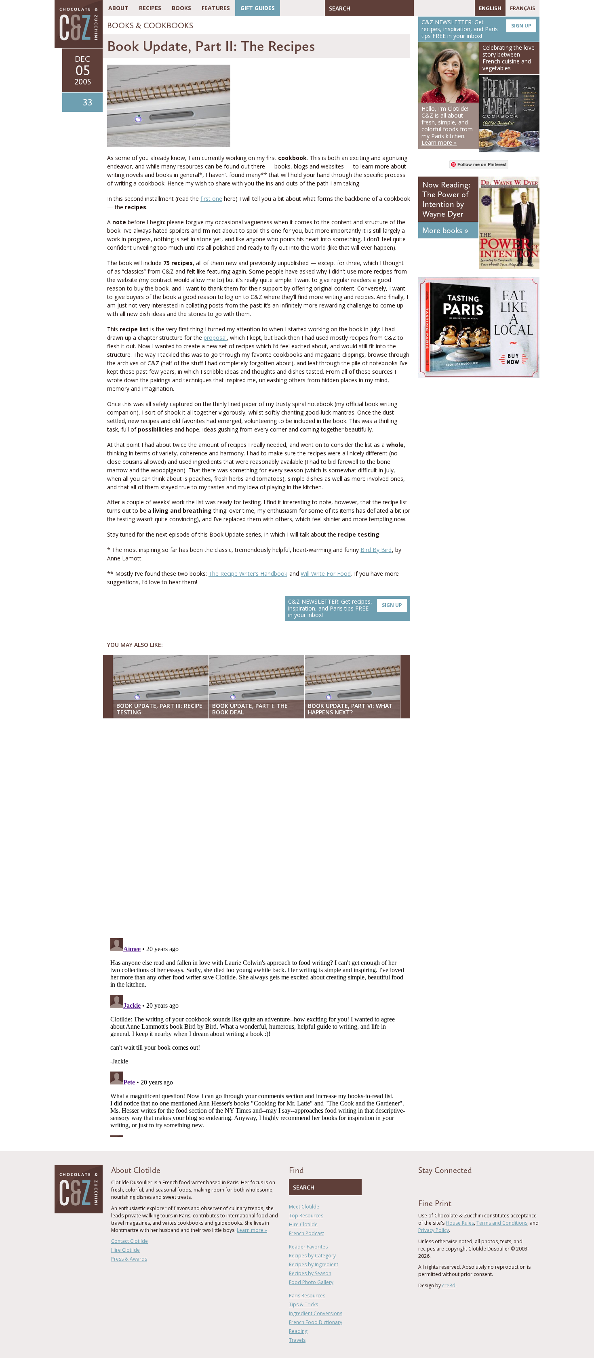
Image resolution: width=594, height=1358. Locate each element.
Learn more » (252, 1230)
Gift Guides (257, 8)
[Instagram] (455, 8)
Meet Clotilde (304, 1206)
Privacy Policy (433, 1230)
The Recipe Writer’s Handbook (248, 573)
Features (216, 8)
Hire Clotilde (125, 1249)
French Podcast (306, 1233)
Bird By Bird (376, 550)
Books (181, 8)
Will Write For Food (326, 573)
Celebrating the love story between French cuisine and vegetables (508, 58)
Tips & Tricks (303, 1304)
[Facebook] (419, 8)
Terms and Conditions (501, 1222)
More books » (445, 230)
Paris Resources (307, 1295)
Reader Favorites (308, 1246)
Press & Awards (129, 1258)
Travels (297, 1340)
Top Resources (306, 1215)
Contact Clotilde (129, 1241)
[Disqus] (258, 829)
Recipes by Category (312, 1255)
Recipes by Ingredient (313, 1264)
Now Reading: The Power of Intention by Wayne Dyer (446, 199)
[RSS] (466, 8)
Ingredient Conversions (315, 1313)
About (118, 8)
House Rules (460, 1222)
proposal (215, 337)
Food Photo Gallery (311, 1282)
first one (211, 198)
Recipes (150, 8)
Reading (298, 1331)
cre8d (448, 1285)
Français (522, 8)
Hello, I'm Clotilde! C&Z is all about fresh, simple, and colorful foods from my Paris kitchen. (447, 125)
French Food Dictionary (315, 1322)
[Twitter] (431, 8)
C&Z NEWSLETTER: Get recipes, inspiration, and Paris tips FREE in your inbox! (345, 608)
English (490, 8)
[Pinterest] (443, 8)
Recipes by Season (310, 1273)
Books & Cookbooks (150, 25)
